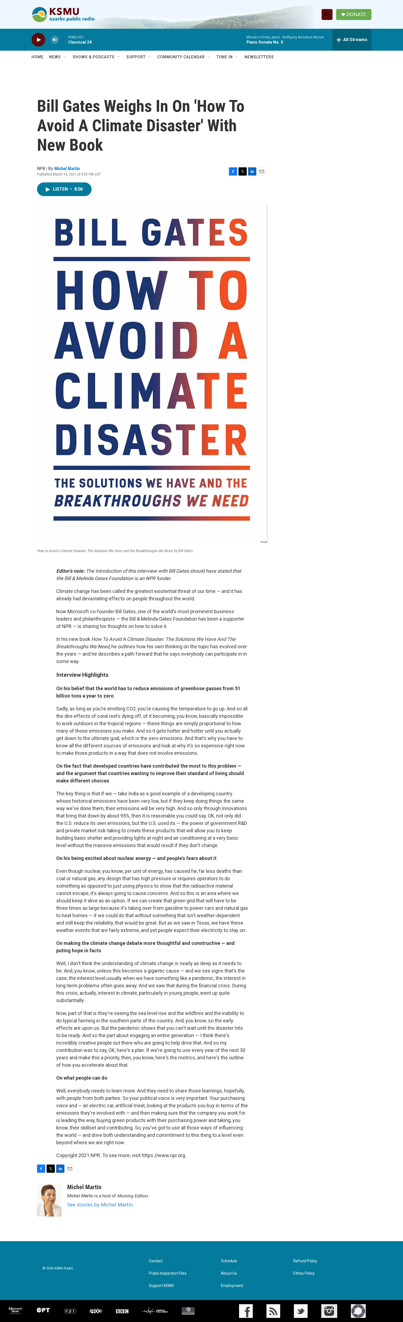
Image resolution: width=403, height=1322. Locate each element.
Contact (156, 1261)
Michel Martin (67, 168)
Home (38, 57)
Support (136, 57)
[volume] (54, 40)
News (55, 57)
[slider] (63, 39)
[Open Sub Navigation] (65, 57)
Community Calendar (181, 57)
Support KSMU (161, 1286)
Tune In (225, 57)
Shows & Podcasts (94, 57)
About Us (229, 1273)
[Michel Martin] (49, 1200)
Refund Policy (305, 1261)
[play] (38, 40)
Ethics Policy (304, 1273)
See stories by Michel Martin (100, 1204)
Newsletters (259, 57)
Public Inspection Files (167, 1273)
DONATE (356, 14)
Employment (232, 1286)
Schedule (229, 1261)
